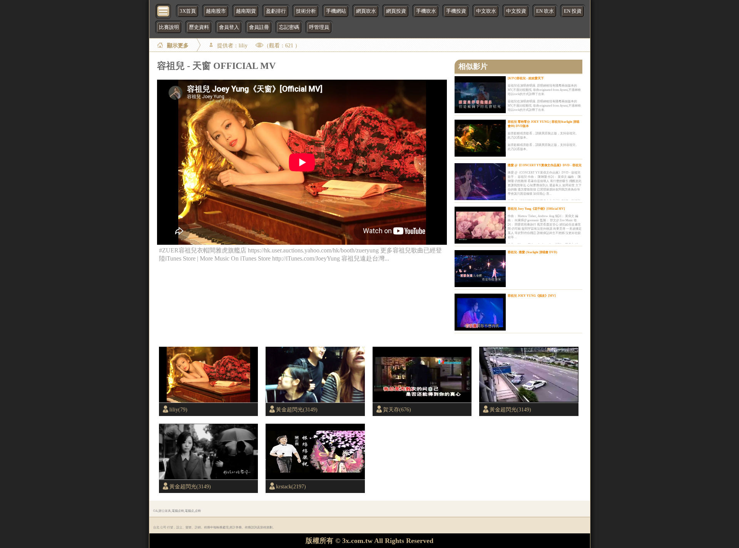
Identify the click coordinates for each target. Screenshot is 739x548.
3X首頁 (188, 11)
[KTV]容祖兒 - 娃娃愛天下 (526, 78)
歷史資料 (199, 27)
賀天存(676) (397, 409)
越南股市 (216, 11)
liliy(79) (178, 409)
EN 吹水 (545, 11)
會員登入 (229, 27)
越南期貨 (246, 11)
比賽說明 (169, 27)
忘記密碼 (289, 27)
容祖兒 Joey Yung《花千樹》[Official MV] (536, 209)
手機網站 (336, 11)
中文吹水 (486, 11)
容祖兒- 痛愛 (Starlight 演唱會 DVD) (532, 252)
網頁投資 (396, 11)
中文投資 (516, 11)
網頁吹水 (366, 11)
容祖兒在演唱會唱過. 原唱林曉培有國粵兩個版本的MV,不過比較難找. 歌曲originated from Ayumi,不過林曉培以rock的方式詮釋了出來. (544, 90)
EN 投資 (573, 11)
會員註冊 (259, 27)
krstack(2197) (291, 486)
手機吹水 (426, 11)
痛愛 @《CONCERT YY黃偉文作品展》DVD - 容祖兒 (545, 165)
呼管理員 (319, 27)
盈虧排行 (276, 11)
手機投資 (456, 11)
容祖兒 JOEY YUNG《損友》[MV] (532, 295)
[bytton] (163, 10)
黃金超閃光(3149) (297, 409)
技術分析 (306, 11)
